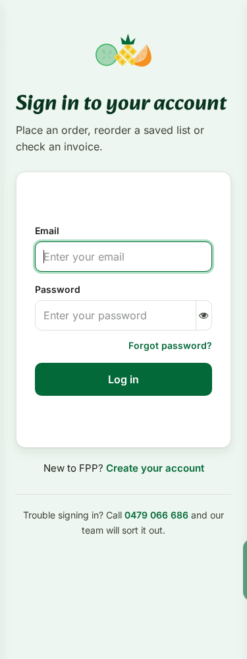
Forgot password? (170, 345)
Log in (123, 379)
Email (47, 230)
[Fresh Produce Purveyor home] (123, 50)
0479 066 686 (156, 514)
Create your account (155, 468)
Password (57, 289)
